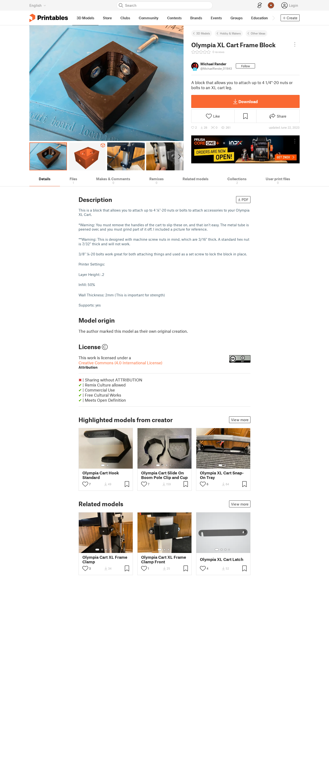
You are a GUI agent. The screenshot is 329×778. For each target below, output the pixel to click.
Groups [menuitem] (236, 18)
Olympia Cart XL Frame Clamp (104, 559)
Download (248, 101)
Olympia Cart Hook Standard (100, 475)
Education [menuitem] (259, 18)
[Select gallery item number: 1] (103, 465)
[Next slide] (179, 156)
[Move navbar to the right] (273, 18)
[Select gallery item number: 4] (170, 465)
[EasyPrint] (259, 5)
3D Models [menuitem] (85, 18)
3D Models (203, 33)
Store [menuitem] (107, 18)
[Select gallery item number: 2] (108, 465)
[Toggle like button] (85, 484)
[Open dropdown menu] (295, 44)
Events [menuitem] (216, 18)
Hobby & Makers (230, 33)
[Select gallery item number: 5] (113, 550)
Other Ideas (258, 33)
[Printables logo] (48, 18)
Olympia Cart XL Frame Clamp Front (163, 559)
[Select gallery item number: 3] (167, 465)
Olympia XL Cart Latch (221, 559)
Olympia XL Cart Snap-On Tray (222, 475)
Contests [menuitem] (174, 18)
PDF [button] (245, 199)
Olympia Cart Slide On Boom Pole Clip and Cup (164, 475)
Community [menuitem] (148, 18)
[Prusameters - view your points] (271, 5)
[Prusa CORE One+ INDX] (245, 149)
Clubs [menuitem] (125, 18)
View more (240, 420)
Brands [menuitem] (196, 18)
